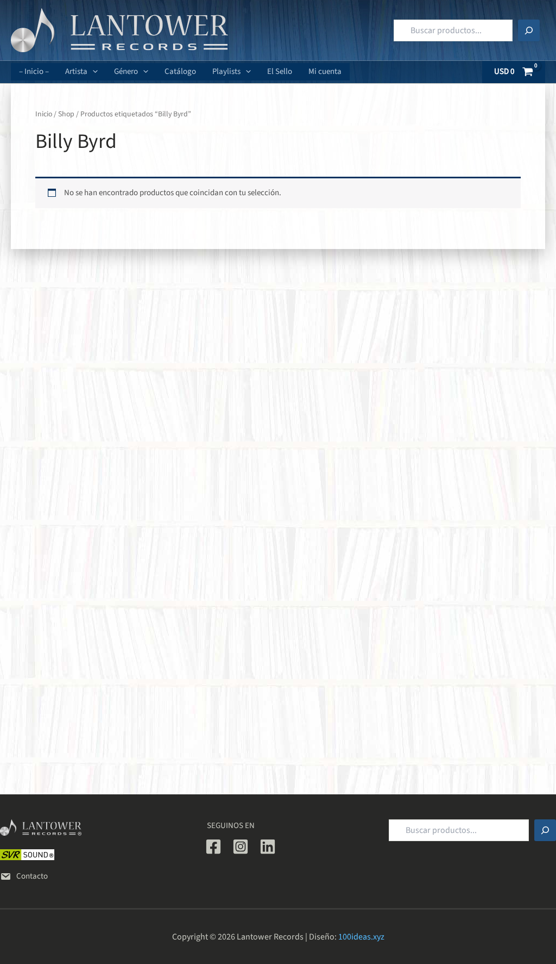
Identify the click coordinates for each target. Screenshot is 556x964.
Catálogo (180, 71)
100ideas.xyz (361, 937)
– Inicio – (34, 71)
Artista (76, 71)
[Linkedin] (268, 846)
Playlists (226, 71)
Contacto (32, 876)
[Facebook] (213, 846)
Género (126, 71)
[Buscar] (529, 30)
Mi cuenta (325, 71)
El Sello (279, 71)
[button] (92, 72)
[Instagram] (240, 846)
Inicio (43, 114)
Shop (66, 114)
